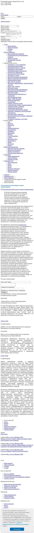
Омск (9, 126)
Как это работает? (9, 52)
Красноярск (11, 133)
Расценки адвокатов (14, 168)
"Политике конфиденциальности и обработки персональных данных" (16, 524)
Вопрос (3, 36)
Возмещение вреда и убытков (16, 67)
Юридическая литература (15, 153)
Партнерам (7, 154)
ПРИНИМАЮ (17, 529)
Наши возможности (13, 156)
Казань (10, 145)
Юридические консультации (16, 148)
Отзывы (10, 49)
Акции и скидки (13, 58)
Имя (2, 31)
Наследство (4, 434)
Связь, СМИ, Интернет (14, 99)
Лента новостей (12, 162)
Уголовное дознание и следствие (17, 119)
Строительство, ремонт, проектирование (20, 105)
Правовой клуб (8, 161)
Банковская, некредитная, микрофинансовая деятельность (17, 70)
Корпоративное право (14, 80)
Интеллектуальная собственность (18, 77)
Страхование (11, 102)
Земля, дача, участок (14, 86)
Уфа (9, 122)
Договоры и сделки (13, 75)
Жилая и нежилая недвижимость (17, 78)
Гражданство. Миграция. (15, 72)
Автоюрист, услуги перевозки (17, 64)
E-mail (3, 32)
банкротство (22, 225)
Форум (10, 61)
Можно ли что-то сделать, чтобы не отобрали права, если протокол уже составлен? (16, 439)
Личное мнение (12, 171)
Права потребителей (14, 100)
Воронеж (10, 123)
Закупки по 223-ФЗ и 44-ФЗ (16, 74)
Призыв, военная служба (15, 103)
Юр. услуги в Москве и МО (15, 437)
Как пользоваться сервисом (16, 54)
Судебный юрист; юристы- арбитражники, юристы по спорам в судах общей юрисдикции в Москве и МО (17, 445)
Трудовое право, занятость (15, 114)
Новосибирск (12, 140)
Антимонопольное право (15, 66)
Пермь (10, 142)
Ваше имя (4, 282)
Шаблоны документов (14, 150)
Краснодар (11, 125)
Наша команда (12, 46)
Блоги (9, 164)
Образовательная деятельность (17, 91)
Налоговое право (13, 88)
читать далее (4, 321)
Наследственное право (14, 97)
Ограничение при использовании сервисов (17, 477)
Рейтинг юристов (13, 170)
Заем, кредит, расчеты (14, 81)
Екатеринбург (12, 130)
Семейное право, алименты (16, 106)
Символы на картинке (8, 287)
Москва (10, 134)
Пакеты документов (14, 151)
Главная (6, 174)
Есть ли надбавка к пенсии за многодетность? (14, 451)
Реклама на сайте (13, 159)
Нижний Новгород (13, 128)
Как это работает (9, 474)
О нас (6, 44)
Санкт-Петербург (13, 136)
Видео (9, 167)
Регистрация (4, 15)
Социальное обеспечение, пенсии (18, 109)
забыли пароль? (5, 21)
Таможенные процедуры (15, 108)
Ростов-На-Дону (12, 139)
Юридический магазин (11, 147)
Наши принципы (13, 47)
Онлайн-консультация (14, 60)
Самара (10, 137)
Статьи (10, 50)
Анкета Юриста (12, 158)
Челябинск (11, 131)
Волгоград (11, 144)
